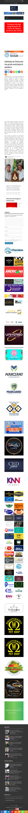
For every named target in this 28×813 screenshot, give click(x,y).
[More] (6, 74)
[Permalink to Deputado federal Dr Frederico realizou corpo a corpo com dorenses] (7, 779)
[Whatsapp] (16, 72)
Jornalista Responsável (9, 800)
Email (6, 231)
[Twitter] (8, 72)
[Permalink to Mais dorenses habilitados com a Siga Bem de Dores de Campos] (7, 785)
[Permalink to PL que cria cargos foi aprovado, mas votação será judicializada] (7, 733)
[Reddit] (22, 72)
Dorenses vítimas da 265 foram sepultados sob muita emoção (16, 755)
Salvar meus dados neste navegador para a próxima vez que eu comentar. (13, 240)
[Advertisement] (14, 42)
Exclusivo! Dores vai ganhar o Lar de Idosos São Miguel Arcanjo (16, 749)
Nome (6, 227)
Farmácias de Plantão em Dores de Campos (14, 798)
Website (6, 234)
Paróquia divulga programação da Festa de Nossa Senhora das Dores (14, 27)
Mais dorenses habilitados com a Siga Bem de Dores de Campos (16, 783)
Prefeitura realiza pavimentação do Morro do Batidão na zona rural (16, 771)
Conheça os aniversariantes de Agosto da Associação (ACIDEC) (16, 737)
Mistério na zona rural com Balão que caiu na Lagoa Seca (16, 743)
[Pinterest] (11, 72)
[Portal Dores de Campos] (14, 9)
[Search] (22, 1)
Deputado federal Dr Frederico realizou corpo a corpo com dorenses (15, 777)
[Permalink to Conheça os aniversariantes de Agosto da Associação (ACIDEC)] (7, 739)
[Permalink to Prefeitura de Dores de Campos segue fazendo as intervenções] (7, 790)
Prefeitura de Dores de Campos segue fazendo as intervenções (16, 789)
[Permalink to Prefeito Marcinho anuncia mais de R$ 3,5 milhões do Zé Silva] (7, 767)
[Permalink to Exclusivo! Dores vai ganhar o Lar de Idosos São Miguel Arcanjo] (7, 751)
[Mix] (14, 72)
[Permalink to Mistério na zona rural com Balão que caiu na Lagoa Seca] (7, 745)
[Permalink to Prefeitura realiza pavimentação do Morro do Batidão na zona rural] (7, 773)
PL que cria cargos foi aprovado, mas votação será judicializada (16, 732)
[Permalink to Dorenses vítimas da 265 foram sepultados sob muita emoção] (7, 757)
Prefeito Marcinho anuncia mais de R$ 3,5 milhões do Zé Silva (16, 765)
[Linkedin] (19, 72)
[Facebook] (6, 72)
